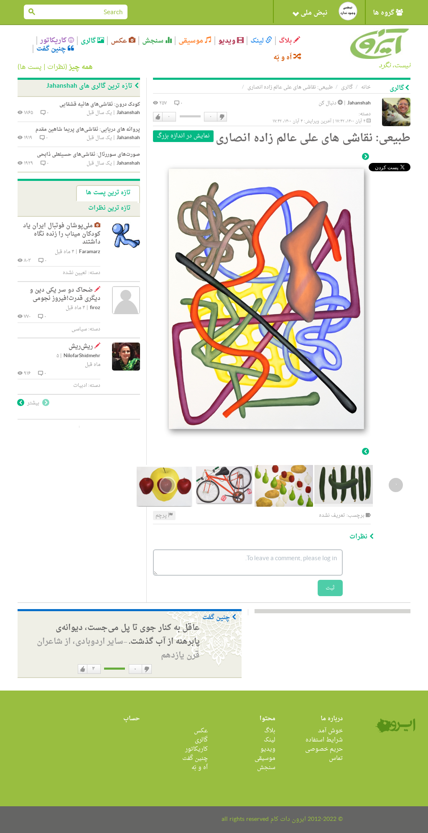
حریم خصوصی (324, 749)
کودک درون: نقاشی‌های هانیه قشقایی (99, 104)
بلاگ (286, 40)
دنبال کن (328, 103)
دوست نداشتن (221, 117)
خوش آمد (330, 730)
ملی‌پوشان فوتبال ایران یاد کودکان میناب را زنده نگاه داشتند (61, 234)
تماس (336, 758)
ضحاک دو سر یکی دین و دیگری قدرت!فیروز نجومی (65, 294)
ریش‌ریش (81, 346)
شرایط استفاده (324, 740)
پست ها (31, 67)
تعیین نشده (75, 272)
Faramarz (89, 252)
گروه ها (384, 13)
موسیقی (191, 40)
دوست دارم (158, 117)
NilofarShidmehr (82, 356)
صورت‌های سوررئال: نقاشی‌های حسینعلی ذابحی (88, 154)
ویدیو (227, 40)
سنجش (153, 40)
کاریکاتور (54, 40)
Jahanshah (359, 103)
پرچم (161, 515)
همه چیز (81, 67)
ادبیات (80, 385)
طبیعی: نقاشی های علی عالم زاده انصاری (290, 87)
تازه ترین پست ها (108, 192)
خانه (366, 87)
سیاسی (79, 329)
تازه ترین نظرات (109, 208)
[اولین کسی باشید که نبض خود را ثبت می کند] (348, 11)
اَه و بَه (283, 57)
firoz (95, 308)
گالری (89, 40)
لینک (257, 40)
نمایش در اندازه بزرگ (183, 136)
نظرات (56, 67)
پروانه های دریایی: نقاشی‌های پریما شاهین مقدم (88, 129)
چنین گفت (52, 49)
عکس (120, 40)
